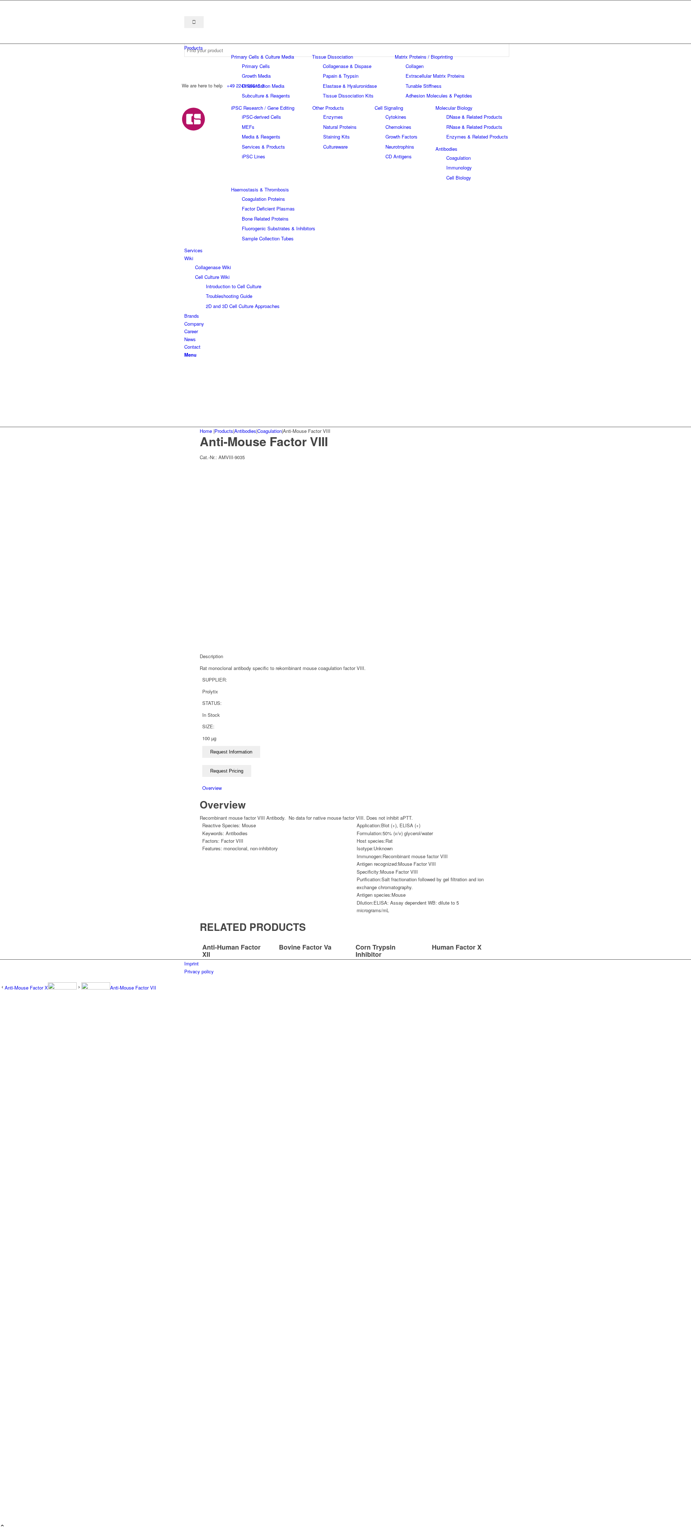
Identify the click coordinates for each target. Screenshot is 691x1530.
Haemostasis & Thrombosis (260, 189)
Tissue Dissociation (332, 56)
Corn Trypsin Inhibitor (376, 950)
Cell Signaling (389, 107)
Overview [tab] (212, 787)
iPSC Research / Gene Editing (262, 107)
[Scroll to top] (2, 1525)
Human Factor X (457, 947)
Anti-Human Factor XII (231, 950)
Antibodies (446, 148)
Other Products (328, 107)
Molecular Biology (454, 107)
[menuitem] (346, 47)
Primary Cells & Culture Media (262, 56)
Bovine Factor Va (305, 947)
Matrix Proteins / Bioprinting (424, 56)
